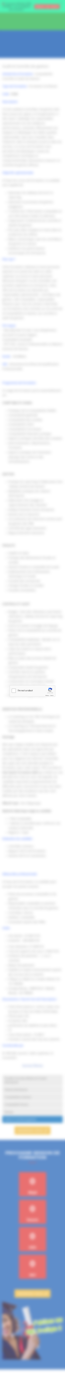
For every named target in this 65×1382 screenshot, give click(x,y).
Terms (52, 695)
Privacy (47, 695)
